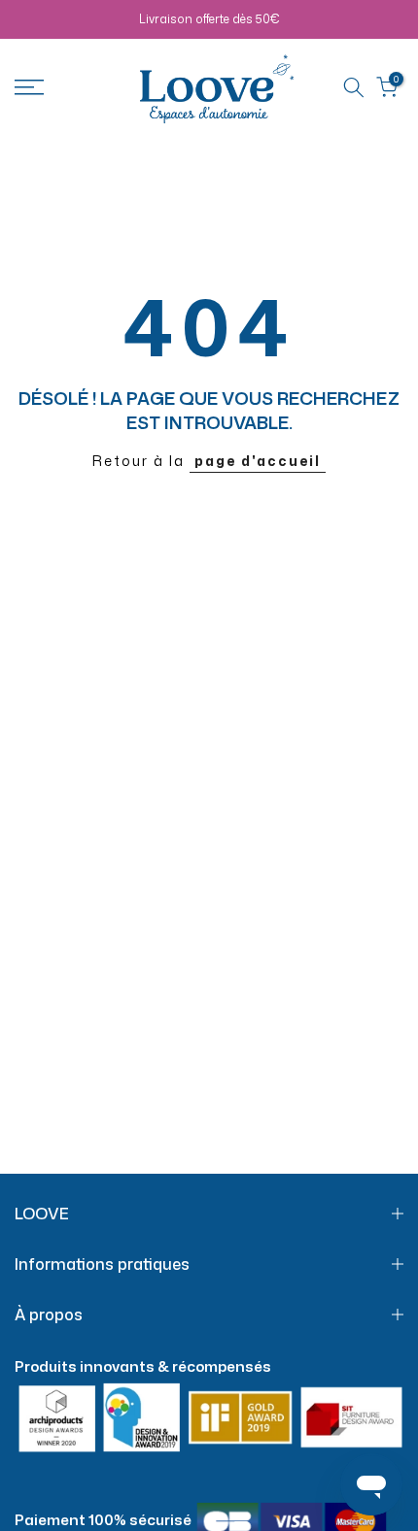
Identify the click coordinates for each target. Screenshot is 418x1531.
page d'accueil (257, 460)
